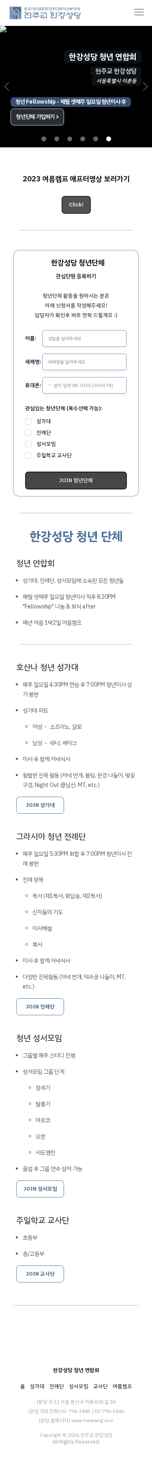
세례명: (33, 362)
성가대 (43, 421)
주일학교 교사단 (54, 455)
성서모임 (46, 444)
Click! (76, 204)
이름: (30, 338)
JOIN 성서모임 (40, 1189)
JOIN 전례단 (40, 1006)
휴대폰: (33, 385)
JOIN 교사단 (40, 1274)
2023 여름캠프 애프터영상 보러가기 (76, 178)
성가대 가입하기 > (35, 117)
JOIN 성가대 (40, 805)
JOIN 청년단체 (76, 480)
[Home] (45, 12)
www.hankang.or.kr (92, 1420)
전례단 (43, 432)
